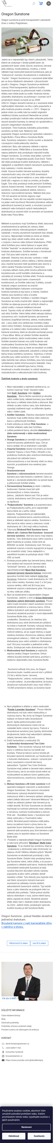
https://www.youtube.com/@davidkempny (24, 1060)
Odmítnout (13, 1136)
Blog (3, 1019)
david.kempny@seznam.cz (17, 1044)
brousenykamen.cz (14, 1056)
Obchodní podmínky (10, 1023)
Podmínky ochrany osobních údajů (16, 1026)
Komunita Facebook (14, 1052)
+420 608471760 (13, 1048)
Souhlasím (39, 1136)
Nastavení (26, 1127)
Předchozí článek (18, 943)
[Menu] (48, 3)
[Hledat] (34, 3)
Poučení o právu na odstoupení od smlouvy (20, 1030)
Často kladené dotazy (10, 1015)
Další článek (39, 943)
